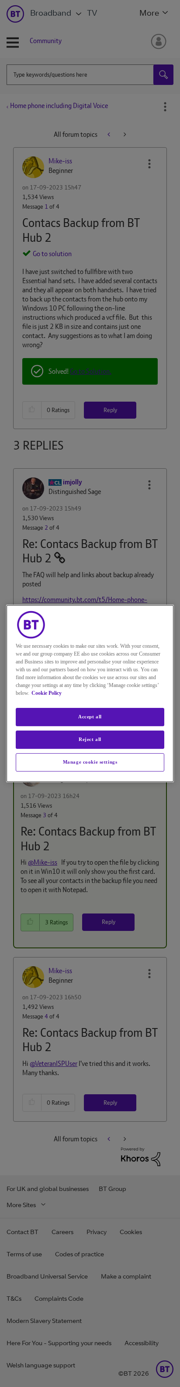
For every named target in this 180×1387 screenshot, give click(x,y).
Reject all (90, 739)
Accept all (90, 716)
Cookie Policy (46, 693)
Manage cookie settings (90, 762)
